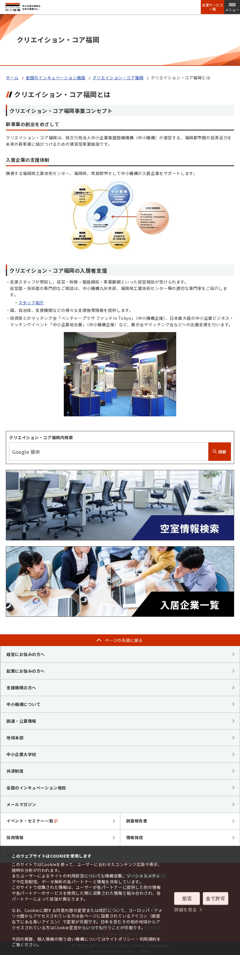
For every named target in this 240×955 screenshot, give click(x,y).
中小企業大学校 (21, 754)
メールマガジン (21, 804)
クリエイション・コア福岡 (118, 77)
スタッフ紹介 (31, 302)
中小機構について (23, 704)
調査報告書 (137, 821)
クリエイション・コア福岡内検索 (41, 437)
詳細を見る (185, 909)
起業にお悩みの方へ (25, 671)
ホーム (12, 77)
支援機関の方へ (21, 688)
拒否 (187, 898)
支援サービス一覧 (212, 7)
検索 (222, 452)
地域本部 (14, 738)
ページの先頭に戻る (124, 640)
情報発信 (134, 837)
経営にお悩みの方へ (25, 654)
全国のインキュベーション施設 (55, 77)
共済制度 (14, 771)
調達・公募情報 (21, 721)
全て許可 (215, 898)
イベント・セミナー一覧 (29, 821)
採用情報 (14, 837)
